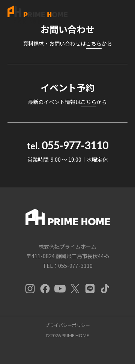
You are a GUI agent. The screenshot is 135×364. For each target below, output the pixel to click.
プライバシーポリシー (67, 325)
